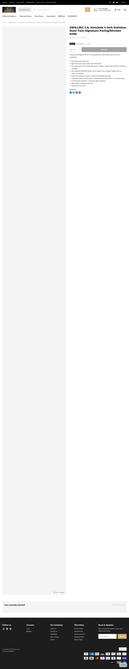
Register (29, 631)
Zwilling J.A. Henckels (78, 37)
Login (119, 10)
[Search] (87, 9)
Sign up (122, 636)
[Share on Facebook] (71, 92)
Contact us (12, 2)
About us (4, 2)
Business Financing (51, 2)
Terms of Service (79, 634)
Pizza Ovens (38, 16)
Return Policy (20, 2)
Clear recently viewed (118, 605)
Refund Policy (78, 631)
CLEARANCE (72, 16)
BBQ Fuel (61, 16)
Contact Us (53, 631)
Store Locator (40, 2)
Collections (53, 634)
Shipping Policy (30, 2)
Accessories (51, 16)
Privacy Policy (78, 629)
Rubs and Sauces (26, 16)
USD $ (123, 2)
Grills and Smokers (9, 16)
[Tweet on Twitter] (74, 92)
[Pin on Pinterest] (80, 92)
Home (4, 22)
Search (52, 640)
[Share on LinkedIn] (77, 92)
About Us (53, 629)
